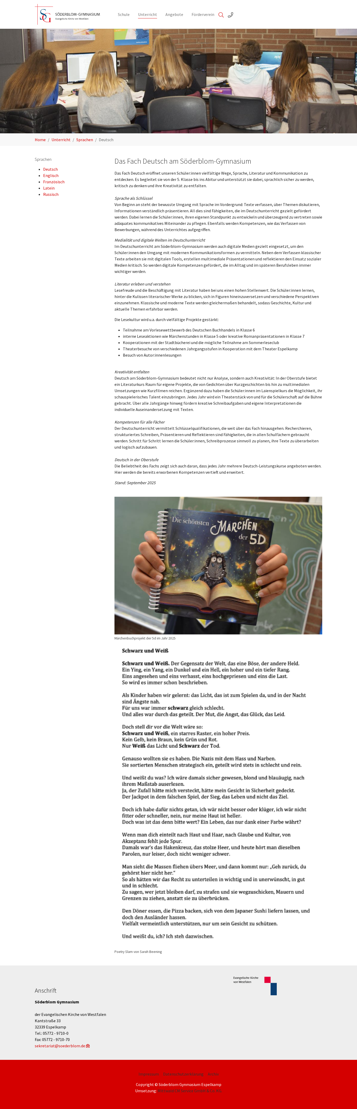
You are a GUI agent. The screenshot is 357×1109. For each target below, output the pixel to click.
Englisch (51, 175)
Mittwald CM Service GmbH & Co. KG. (190, 1090)
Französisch (54, 181)
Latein (49, 188)
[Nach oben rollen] (345, 1097)
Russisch (51, 194)
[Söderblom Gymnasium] (71, 14)
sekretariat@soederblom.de (60, 1045)
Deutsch (50, 169)
